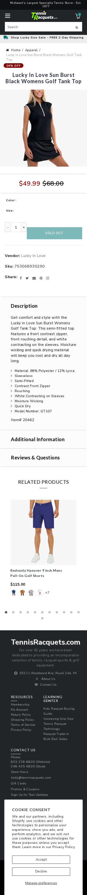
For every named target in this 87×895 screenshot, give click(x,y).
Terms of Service (23, 725)
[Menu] (7, 15)
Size (9, 211)
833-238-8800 (23, 762)
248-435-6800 (23, 766)
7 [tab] (50, 613)
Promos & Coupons (25, 789)
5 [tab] (36, 613)
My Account (19, 709)
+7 (47, 592)
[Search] (77, 27)
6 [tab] (43, 613)
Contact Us (48, 684)
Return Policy (21, 715)
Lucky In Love (33, 255)
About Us (48, 679)
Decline (41, 871)
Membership (20, 704)
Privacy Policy (63, 847)
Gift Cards (19, 783)
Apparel (31, 50)
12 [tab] (43, 619)
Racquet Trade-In (56, 734)
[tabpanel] (43, 551)
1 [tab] (7, 613)
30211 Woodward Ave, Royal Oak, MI (48, 673)
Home (15, 50)
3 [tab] (21, 613)
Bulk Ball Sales (56, 739)
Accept (41, 859)
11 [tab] (79, 613)
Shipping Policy (22, 720)
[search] (43, 26)
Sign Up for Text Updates (29, 795)
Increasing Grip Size (58, 719)
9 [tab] (65, 613)
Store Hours (20, 772)
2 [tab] (14, 613)
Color (10, 200)
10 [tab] (72, 613)
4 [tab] (29, 613)
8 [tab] (58, 613)
